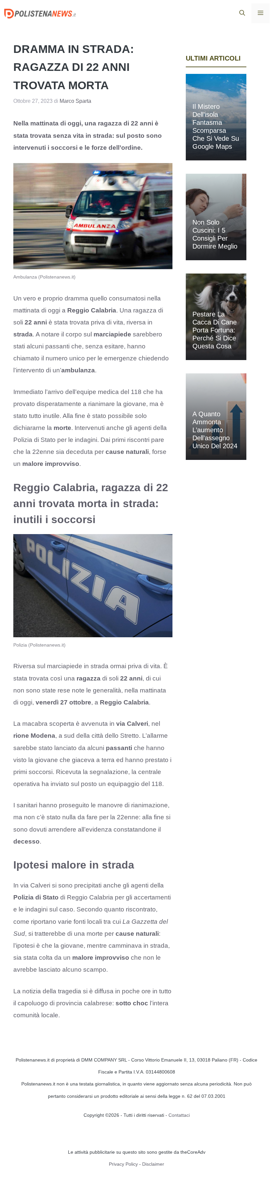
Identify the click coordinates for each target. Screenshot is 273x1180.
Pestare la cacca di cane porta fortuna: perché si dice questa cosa (214, 330)
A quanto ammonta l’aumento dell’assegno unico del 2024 (214, 430)
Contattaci (179, 1115)
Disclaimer (153, 1164)
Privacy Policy (123, 1164)
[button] (242, 13)
